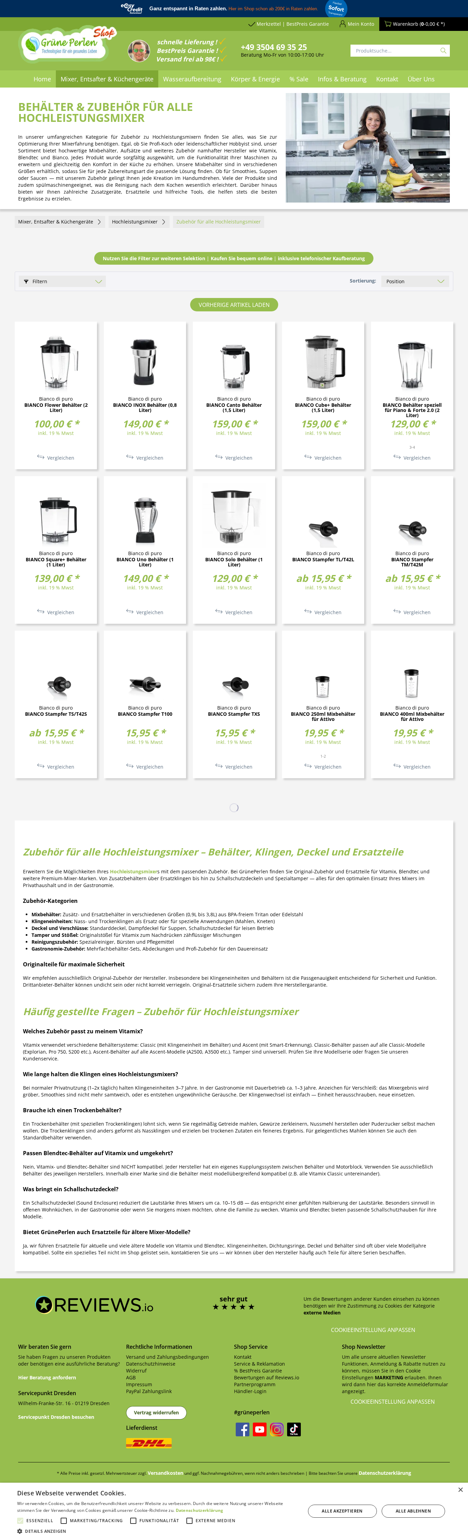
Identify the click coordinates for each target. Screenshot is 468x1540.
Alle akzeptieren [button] (342, 1511)
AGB (131, 1377)
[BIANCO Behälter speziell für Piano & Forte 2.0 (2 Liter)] (412, 361)
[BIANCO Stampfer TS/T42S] (56, 670)
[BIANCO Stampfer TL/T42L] (323, 515)
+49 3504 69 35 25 (274, 47)
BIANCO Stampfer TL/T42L (323, 560)
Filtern (39, 281)
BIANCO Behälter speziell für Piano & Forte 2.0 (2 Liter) (412, 410)
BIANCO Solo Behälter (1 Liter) (234, 562)
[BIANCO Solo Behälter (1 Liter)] (234, 515)
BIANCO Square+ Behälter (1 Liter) (56, 562)
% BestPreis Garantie (258, 1370)
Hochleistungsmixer (133, 871)
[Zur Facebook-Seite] (242, 1429)
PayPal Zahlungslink (149, 1391)
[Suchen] (443, 51)
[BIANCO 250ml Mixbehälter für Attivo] (323, 670)
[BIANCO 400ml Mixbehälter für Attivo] (412, 670)
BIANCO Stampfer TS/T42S (56, 714)
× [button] (460, 1490)
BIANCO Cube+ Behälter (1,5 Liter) (323, 407)
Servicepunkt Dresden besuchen (56, 1417)
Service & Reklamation (259, 1363)
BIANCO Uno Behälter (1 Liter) (145, 562)
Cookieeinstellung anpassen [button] (373, 1330)
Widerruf (136, 1370)
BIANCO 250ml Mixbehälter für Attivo (323, 716)
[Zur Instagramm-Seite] (277, 1429)
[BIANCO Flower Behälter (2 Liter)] (56, 361)
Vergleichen (60, 458)
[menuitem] (42, 79)
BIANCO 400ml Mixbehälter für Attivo (412, 716)
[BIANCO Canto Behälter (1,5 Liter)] (234, 361)
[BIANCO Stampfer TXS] (234, 670)
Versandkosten (165, 1473)
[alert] (234, 1511)
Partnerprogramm (254, 1384)
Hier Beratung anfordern (47, 1377)
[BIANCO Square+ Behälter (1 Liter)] (56, 515)
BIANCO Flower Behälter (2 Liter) (56, 407)
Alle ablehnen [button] (413, 1511)
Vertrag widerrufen (156, 1412)
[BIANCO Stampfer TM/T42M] (412, 515)
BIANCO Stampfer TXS (234, 714)
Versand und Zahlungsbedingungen (167, 1357)
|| (234, 258)
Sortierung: (363, 280)
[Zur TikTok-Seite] (294, 1429)
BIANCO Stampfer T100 (145, 714)
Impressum (139, 1384)
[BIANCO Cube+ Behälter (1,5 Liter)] (323, 361)
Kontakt (242, 1357)
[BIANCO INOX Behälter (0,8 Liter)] (145, 361)
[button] (157, 1531)
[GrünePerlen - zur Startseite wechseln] (68, 48)
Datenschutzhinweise (150, 1363)
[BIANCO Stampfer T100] (145, 670)
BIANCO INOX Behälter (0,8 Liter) (145, 407)
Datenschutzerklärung (385, 1473)
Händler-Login (250, 1391)
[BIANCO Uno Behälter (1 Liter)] (145, 515)
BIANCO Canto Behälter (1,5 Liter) (234, 407)
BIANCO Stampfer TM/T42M (412, 562)
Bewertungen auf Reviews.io (266, 1377)
